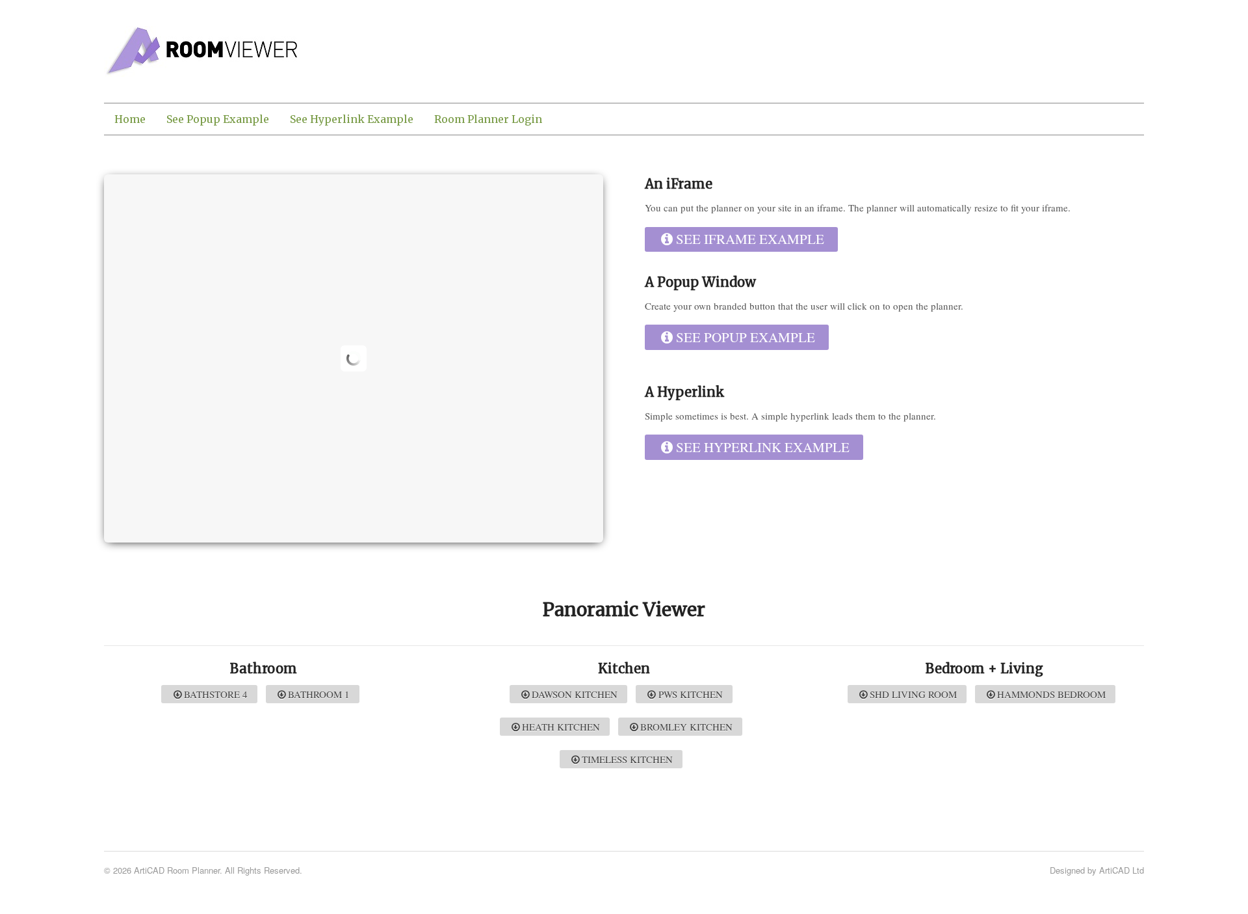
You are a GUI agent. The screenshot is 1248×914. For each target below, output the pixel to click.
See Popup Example (217, 119)
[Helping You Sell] (200, 69)
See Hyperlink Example (351, 119)
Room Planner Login (488, 119)
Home (130, 119)
